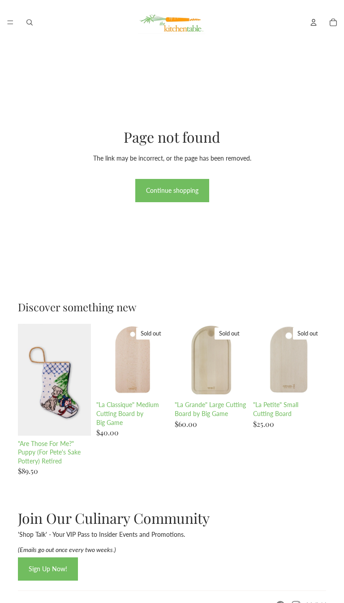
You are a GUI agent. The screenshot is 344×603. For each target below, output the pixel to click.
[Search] (29, 22)
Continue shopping (172, 190)
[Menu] (10, 22)
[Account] (313, 22)
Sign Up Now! (48, 569)
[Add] (77, 422)
